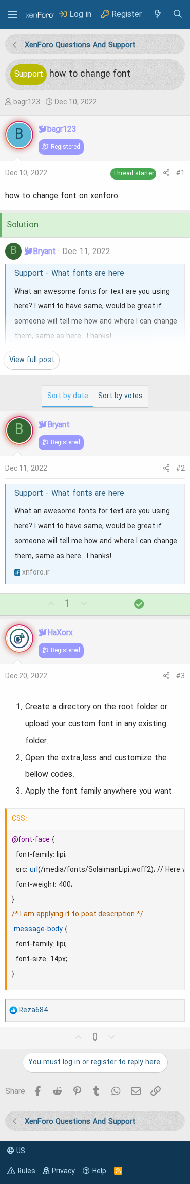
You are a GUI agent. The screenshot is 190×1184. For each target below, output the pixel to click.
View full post (31, 360)
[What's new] (157, 14)
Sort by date (67, 396)
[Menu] (12, 14)
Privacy (63, 1171)
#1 (180, 173)
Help (99, 1171)
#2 (180, 468)
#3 (180, 676)
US (19, 1151)
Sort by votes (120, 396)
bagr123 (26, 102)
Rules (26, 1171)
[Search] (178, 14)
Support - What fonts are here (69, 274)
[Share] (166, 174)
